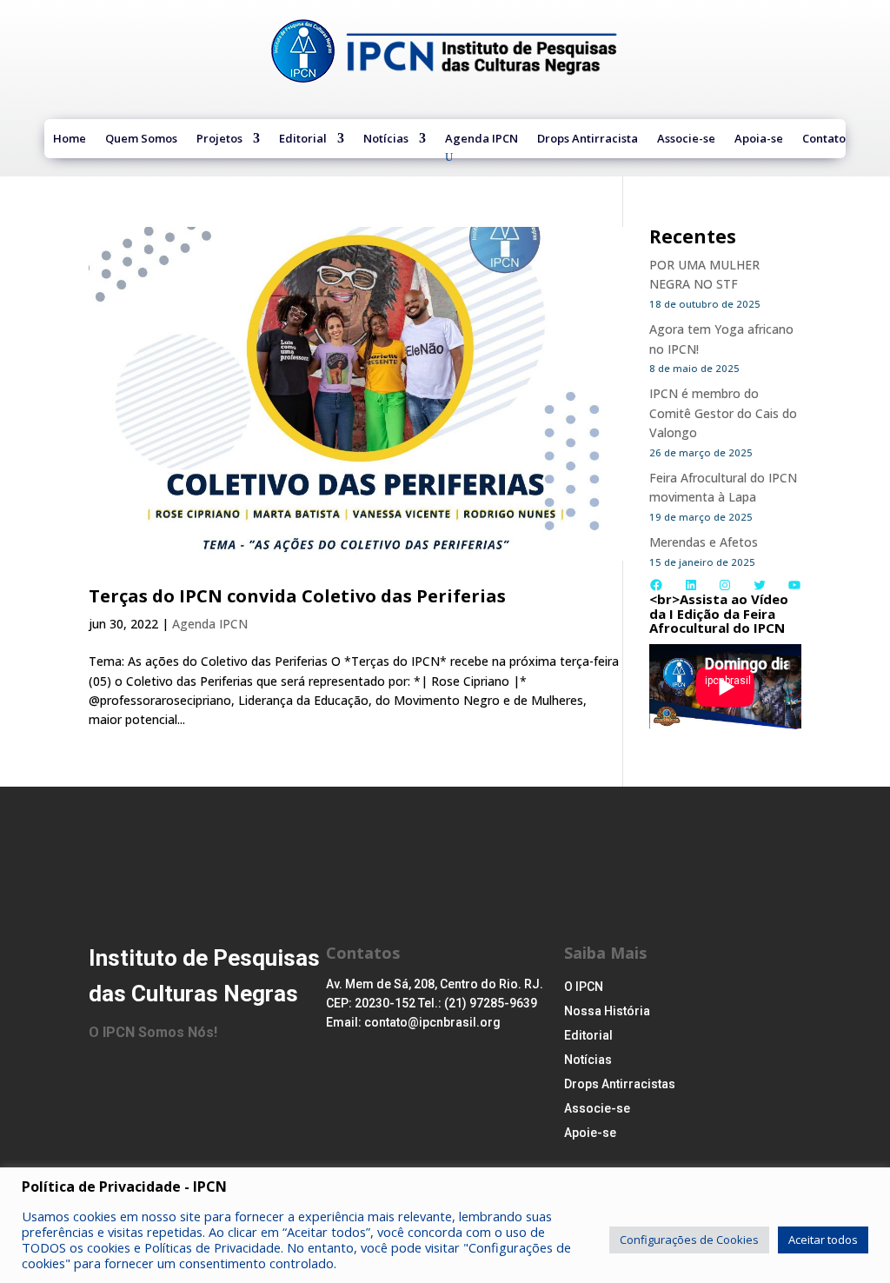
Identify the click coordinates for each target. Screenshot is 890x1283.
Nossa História (607, 1011)
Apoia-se (758, 140)
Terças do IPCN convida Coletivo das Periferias (297, 596)
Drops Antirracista (587, 140)
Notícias (385, 140)
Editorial (303, 140)
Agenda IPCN (481, 140)
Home (69, 140)
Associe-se (686, 140)
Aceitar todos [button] (823, 1239)
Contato (824, 140)
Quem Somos (141, 140)
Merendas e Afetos (703, 542)
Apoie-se (590, 1133)
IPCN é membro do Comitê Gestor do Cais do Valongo (723, 413)
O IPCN (583, 987)
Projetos (219, 140)
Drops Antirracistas (619, 1084)
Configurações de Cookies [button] (689, 1239)
